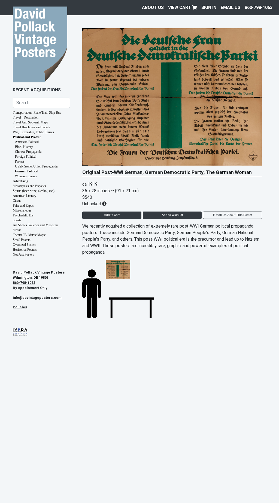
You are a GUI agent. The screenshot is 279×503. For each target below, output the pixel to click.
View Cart (180, 7)
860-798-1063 (258, 7)
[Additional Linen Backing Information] (104, 204)
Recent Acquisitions (37, 90)
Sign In (208, 7)
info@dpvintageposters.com (37, 297)
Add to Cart (112, 215)
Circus (17, 201)
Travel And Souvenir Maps (30, 122)
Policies (20, 307)
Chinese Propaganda (28, 152)
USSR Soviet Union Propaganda (36, 166)
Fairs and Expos (23, 205)
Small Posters (22, 240)
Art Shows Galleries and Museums (35, 225)
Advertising (20, 181)
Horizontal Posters (25, 250)
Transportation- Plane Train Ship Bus (37, 112)
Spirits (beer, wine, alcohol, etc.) (33, 191)
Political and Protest (27, 137)
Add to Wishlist (172, 215)
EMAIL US (230, 7)
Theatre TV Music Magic (29, 235)
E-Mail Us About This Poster (232, 215)
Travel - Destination (25, 117)
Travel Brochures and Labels (31, 127)
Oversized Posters (24, 245)
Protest (19, 161)
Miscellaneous (22, 210)
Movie (17, 230)
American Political (27, 142)
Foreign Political (25, 157)
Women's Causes (26, 176)
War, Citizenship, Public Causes (33, 132)
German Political (26, 171)
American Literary (24, 196)
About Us (153, 7)
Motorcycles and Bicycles (29, 186)
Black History (24, 147)
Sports (17, 220)
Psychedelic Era (23, 215)
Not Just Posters (23, 254)
